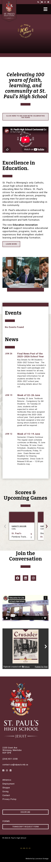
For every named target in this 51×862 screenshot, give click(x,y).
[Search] (38, 2)
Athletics (6, 780)
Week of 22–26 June (28, 395)
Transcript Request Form (25, 827)
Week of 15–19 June (28, 434)
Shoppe (6, 788)
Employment (8, 784)
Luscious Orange (42, 859)
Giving (5, 792)
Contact (6, 795)
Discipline (25, 812)
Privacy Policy (9, 799)
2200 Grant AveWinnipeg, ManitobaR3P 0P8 (12, 750)
